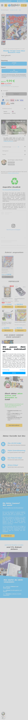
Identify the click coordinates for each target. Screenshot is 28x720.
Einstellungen (22, 370)
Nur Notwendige (6, 370)
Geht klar (14, 373)
